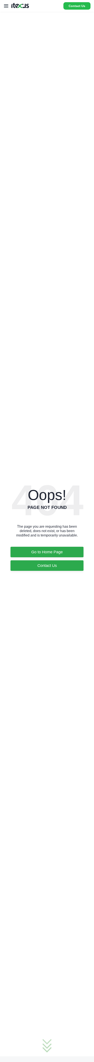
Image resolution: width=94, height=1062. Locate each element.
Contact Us (77, 6)
